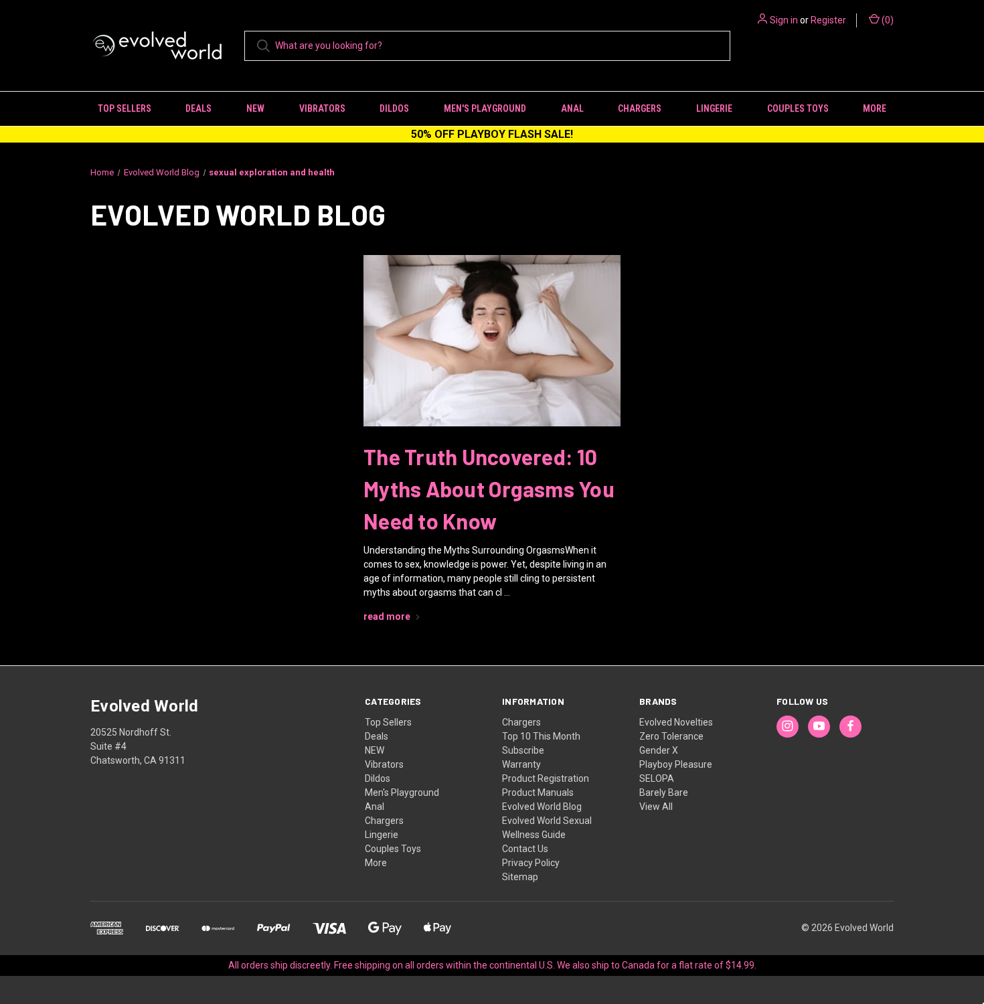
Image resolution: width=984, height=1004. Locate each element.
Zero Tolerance (671, 736)
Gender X (658, 750)
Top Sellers (124, 108)
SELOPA (656, 778)
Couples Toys (798, 108)
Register (828, 20)
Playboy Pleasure (675, 764)
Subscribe (523, 750)
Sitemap (520, 876)
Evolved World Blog (542, 806)
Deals (198, 108)
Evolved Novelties (676, 722)
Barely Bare (663, 792)
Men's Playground (485, 108)
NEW (255, 108)
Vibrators (322, 108)
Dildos (394, 108)
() (887, 20)
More (874, 108)
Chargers (639, 108)
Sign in (784, 20)
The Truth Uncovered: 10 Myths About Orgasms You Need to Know (488, 488)
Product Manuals (538, 792)
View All (656, 806)
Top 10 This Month (541, 736)
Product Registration (545, 778)
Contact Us (525, 848)
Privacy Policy (531, 862)
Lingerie (714, 108)
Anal (572, 108)
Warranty (521, 764)
